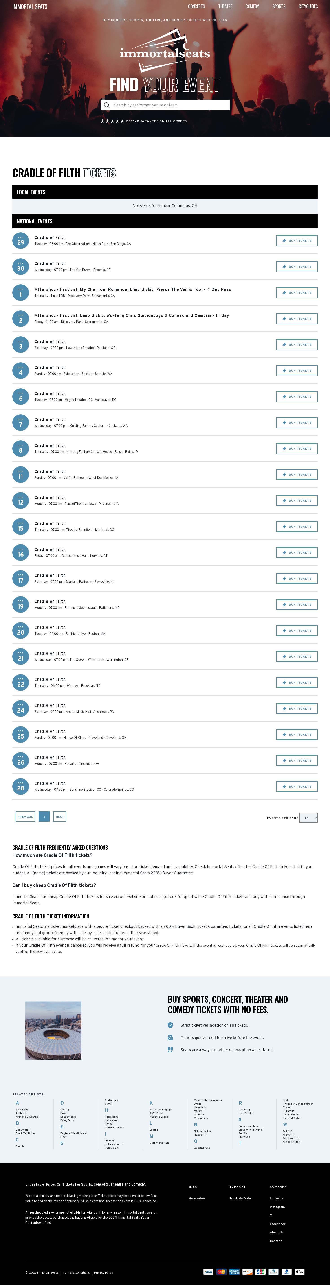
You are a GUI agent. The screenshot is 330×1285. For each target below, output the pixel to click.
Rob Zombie (246, 1113)
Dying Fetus (67, 1120)
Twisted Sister (292, 1118)
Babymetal (22, 1130)
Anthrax (21, 1113)
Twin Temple (290, 1115)
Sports (279, 6)
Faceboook (278, 1224)
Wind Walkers (291, 1138)
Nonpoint (199, 1135)
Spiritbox (244, 1137)
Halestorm (111, 1117)
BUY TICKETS (300, 241)
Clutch (20, 1146)
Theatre (225, 6)
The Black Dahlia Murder (298, 1104)
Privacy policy (103, 1273)
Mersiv (198, 1111)
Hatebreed (111, 1120)
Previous (25, 817)
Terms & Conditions (76, 1273)
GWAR (108, 1104)
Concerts (196, 6)
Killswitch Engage (160, 1110)
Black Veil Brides (26, 1133)
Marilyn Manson (159, 1143)
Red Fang (244, 1110)
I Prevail (109, 1140)
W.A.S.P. (287, 1131)
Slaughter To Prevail (251, 1130)
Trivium (287, 1107)
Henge (108, 1124)
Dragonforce (68, 1117)
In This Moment (114, 1144)
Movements (201, 1118)
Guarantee (197, 1199)
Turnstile (288, 1111)
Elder (63, 1137)
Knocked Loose (159, 1117)
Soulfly (243, 1133)
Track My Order (240, 1199)
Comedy (252, 6)
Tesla (286, 1100)
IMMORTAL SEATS (29, 6)
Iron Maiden (112, 1148)
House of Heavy (114, 1128)
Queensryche (202, 1148)
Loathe (154, 1130)
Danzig (64, 1110)
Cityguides (308, 6)
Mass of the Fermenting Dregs (208, 1102)
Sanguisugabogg (249, 1126)
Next (60, 817)
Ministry (199, 1115)
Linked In (276, 1199)
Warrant (288, 1135)
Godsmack (111, 1100)
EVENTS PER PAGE (283, 818)
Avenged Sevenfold (27, 1117)
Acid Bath (22, 1110)
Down (63, 1113)
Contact (276, 1241)
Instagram (277, 1207)
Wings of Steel (291, 1142)
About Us (276, 1233)
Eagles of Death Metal (73, 1133)
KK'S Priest (156, 1113)
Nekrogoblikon (203, 1131)
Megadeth (200, 1107)
